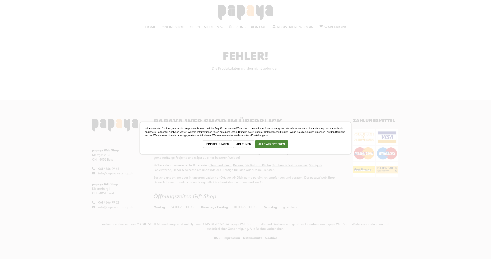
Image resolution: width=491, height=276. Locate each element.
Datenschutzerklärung (276, 132)
